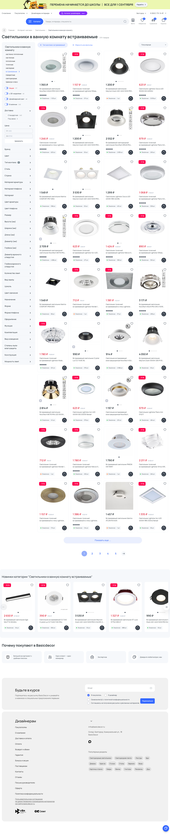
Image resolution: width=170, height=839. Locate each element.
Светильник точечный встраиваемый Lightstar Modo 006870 (51, 359)
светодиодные (11, 78)
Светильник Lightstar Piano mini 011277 (151, 413)
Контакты (19, 771)
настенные (10, 58)
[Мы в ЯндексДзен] (104, 741)
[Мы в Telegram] (108, 741)
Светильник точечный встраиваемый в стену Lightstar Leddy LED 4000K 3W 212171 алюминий (85, 519)
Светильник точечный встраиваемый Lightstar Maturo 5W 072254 (86, 465)
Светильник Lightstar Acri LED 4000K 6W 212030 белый (84, 413)
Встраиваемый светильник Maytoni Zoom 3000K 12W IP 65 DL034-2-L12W (150, 359)
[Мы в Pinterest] (94, 741)
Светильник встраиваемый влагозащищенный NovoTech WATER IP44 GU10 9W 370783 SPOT (119, 413)
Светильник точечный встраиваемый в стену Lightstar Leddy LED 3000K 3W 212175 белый (52, 143)
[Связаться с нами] (166, 828)
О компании (6, 13)
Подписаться (147, 701)
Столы (121, 763)
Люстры (139, 758)
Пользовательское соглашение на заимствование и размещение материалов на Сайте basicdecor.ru (35, 801)
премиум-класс (12, 82)
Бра (147, 758)
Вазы (140, 763)
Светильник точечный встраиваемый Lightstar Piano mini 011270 (152, 197)
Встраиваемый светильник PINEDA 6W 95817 (119, 465)
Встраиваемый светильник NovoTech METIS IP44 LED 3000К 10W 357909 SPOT (52, 413)
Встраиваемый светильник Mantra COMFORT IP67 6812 (53, 197)
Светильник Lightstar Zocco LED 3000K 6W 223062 (151, 90)
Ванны (117, 769)
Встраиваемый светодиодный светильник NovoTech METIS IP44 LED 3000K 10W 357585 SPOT (52, 251)
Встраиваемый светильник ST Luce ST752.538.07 (124, 621)
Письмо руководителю (25, 782)
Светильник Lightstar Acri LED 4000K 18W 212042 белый (150, 519)
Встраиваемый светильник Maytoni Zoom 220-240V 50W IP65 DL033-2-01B (86, 143)
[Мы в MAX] (89, 741)
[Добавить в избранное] (65, 54)
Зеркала (131, 763)
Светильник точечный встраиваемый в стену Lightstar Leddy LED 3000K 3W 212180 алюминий (118, 305)
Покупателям (21, 727)
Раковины (138, 769)
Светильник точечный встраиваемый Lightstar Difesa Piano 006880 (150, 251)
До (7, 136)
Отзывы (18, 777)
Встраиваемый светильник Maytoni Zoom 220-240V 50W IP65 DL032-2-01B (119, 90)
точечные (9, 64)
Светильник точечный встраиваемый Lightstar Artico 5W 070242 (152, 465)
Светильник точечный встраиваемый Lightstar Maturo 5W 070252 (119, 251)
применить (19, 141)
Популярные (146, 45)
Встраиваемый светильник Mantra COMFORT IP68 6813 (53, 305)
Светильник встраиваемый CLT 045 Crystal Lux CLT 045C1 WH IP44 (53, 621)
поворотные (10, 75)
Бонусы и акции (22, 760)
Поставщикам (21, 766)
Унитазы (127, 769)
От (7, 131)
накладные (10, 68)
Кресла (102, 763)
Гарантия (19, 755)
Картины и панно (96, 769)
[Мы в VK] (99, 741)
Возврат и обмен (22, 749)
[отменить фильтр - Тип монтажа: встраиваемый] (40, 45)
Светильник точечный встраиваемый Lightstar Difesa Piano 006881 (84, 90)
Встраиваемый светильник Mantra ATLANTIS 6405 (119, 519)
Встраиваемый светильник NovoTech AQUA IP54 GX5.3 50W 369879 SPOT (151, 305)
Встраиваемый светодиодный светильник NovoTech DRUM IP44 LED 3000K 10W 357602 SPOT (118, 143)
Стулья (112, 763)
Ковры (109, 769)
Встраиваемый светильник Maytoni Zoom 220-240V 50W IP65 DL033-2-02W (86, 197)
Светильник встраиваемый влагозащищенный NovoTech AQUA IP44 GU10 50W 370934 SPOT (119, 359)
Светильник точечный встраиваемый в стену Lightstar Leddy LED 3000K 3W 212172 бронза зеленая (53, 519)
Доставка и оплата (23, 738)
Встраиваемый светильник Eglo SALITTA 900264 (16, 621)
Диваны (93, 763)
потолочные (10, 61)
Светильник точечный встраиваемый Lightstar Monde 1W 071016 (86, 305)
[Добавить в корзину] (64, 98)
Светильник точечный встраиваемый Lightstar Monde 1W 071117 (53, 465)
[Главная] (14, 21)
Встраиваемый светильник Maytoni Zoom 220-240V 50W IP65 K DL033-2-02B (89, 621)
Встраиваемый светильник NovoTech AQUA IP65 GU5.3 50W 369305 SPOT (52, 90)
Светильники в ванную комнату (18, 48)
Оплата (18, 744)
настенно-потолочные (14, 54)
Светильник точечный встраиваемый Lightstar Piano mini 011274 (152, 143)
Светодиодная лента (123, 758)
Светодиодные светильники (100, 758)
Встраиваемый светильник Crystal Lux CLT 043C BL (86, 359)
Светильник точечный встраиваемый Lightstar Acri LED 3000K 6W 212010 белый (85, 251)
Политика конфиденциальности (29, 793)
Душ (148, 769)
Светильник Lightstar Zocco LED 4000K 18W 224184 (118, 197)
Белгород (140, 13)
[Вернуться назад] (4, 30)
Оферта (18, 788)
